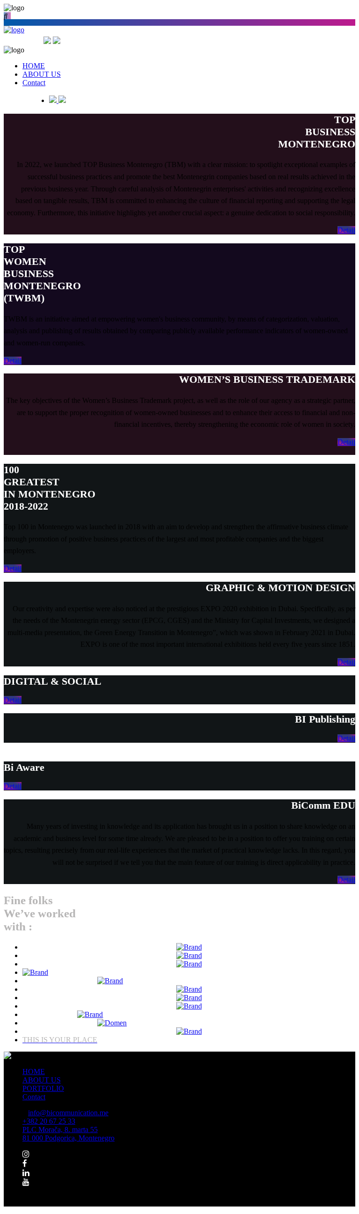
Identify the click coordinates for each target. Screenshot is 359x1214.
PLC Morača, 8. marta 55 (68, 1134)
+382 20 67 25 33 (48, 1121)
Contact (33, 1097)
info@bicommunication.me (68, 1113)
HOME (33, 1071)
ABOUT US (41, 1080)
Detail (346, 230)
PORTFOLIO (43, 1088)
